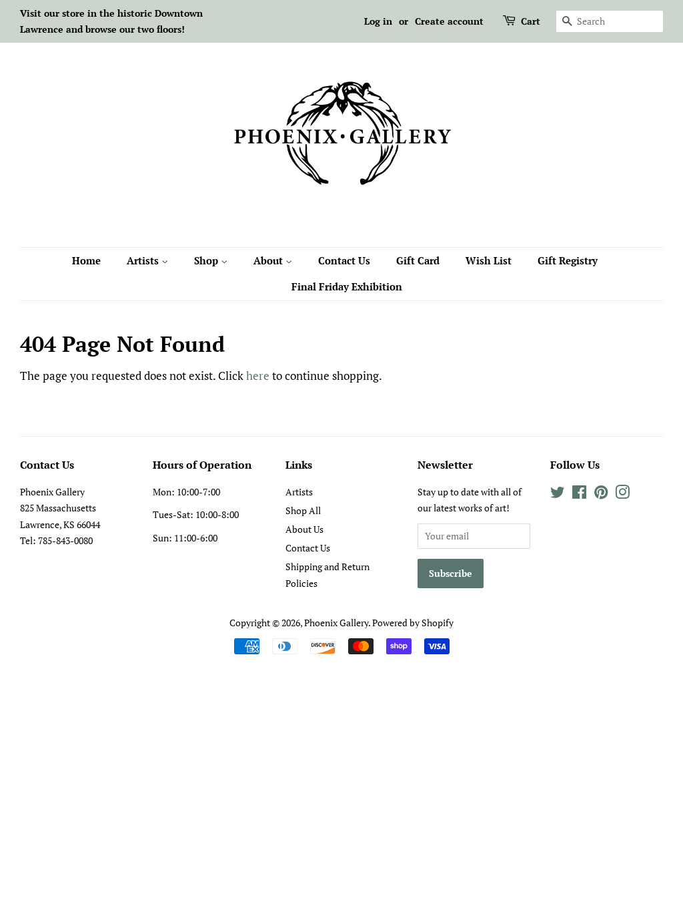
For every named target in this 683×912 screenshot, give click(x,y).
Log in (378, 21)
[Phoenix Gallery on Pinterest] (601, 494)
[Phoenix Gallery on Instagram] (622, 494)
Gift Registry (568, 260)
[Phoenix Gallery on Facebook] (579, 494)
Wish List (489, 260)
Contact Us (344, 260)
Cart (530, 21)
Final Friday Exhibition (346, 286)
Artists (144, 260)
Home (86, 260)
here (257, 375)
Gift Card (418, 260)
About (269, 260)
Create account (449, 21)
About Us (304, 529)
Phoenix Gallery (336, 622)
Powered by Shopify (413, 622)
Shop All (303, 510)
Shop (207, 260)
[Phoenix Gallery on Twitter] (557, 494)
